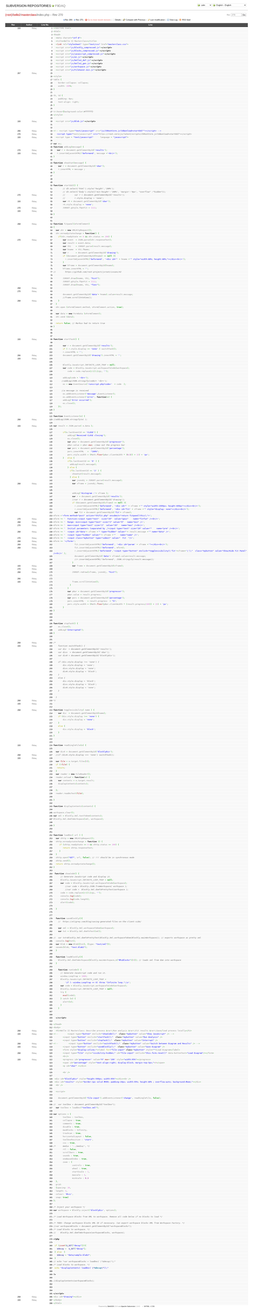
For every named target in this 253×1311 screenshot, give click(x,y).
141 (50, 477)
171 (50, 575)
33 (51, 131)
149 (50, 503)
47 (51, 176)
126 (50, 429)
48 (51, 179)
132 (50, 448)
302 (50, 995)
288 (50, 950)
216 (50, 720)
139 (50, 471)
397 (50, 1300)
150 (50, 506)
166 (50, 559)
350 (50, 1149)
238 (50, 790)
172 (50, 579)
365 (50, 1197)
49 (51, 182)
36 (51, 140)
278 (50, 918)
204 (50, 681)
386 (50, 1265)
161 (50, 541)
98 (51, 339)
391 (50, 1281)
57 (51, 208)
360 (50, 1181)
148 (50, 500)
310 (50, 1021)
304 (50, 1002)
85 (51, 298)
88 (51, 307)
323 (50, 1063)
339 (50, 1114)
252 (50, 835)
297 (50, 979)
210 (50, 700)
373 (50, 1223)
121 (50, 413)
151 (50, 509)
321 (50, 1056)
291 (50, 960)
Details (118, 20)
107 (50, 368)
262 (50, 867)
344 (50, 1130)
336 (50, 1104)
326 (50, 1072)
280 (50, 925)
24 (51, 102)
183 (50, 614)
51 (51, 189)
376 (50, 1233)
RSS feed (186, 20)
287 (50, 947)
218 (50, 726)
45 (51, 169)
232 (50, 771)
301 (50, 992)
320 (50, 1053)
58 (51, 211)
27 (51, 112)
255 (50, 845)
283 (50, 935)
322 (50, 1060)
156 (50, 525)
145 (50, 490)
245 (50, 813)
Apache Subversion (128, 1306)
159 (50, 535)
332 (50, 1092)
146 (50, 493)
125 (50, 426)
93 (51, 323)
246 (50, 816)
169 (50, 569)
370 (50, 1213)
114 (50, 391)
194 (50, 649)
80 (51, 282)
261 (50, 864)
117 (50, 400)
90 (51, 314)
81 (51, 285)
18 (51, 83)
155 (50, 522)
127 (50, 432)
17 (51, 80)
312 (50, 1027)
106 (50, 365)
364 (50, 1194)
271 (50, 896)
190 (50, 636)
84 (51, 294)
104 (50, 359)
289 (50, 954)
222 (50, 739)
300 (50, 989)
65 (51, 233)
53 (51, 195)
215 (50, 716)
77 (51, 272)
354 (50, 1162)
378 (50, 1239)
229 (50, 761)
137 (50, 464)
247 (50, 819)
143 (50, 484)
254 (50, 842)
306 (50, 1008)
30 (51, 121)
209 (50, 697)
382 (50, 1252)
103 (50, 355)
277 (50, 915)
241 (50, 800)
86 (51, 301)
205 (50, 684)
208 (50, 694)
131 (50, 445)
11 (51, 60)
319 (50, 1050)
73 (51, 259)
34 (51, 134)
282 (50, 931)
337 (50, 1108)
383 (50, 1255)
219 (50, 729)
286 (50, 944)
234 (50, 777)
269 (18, 544)
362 (50, 1188)
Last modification (157, 20)
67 (51, 240)
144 (50, 487)
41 (51, 157)
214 (50, 713)
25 (51, 105)
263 (50, 870)
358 (50, 1175)
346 (50, 1137)
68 (51, 243)
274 (50, 906)
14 (51, 70)
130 (50, 442)
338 (50, 1111)
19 (51, 86)
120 (50, 410)
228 (50, 758)
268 (18, 224)
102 (50, 352)
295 (50, 973)
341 (50, 1120)
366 (50, 1201)
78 (51, 275)
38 (51, 147)
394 (50, 1290)
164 (50, 551)
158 (50, 532)
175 (50, 588)
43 (51, 163)
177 (50, 595)
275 (50, 909)
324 (50, 1066)
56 (51, 205)
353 (50, 1159)
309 (50, 1018)
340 (50, 1117)
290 (50, 957)
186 (50, 623)
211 (50, 704)
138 (50, 467)
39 (51, 150)
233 (50, 774)
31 (51, 125)
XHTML (146, 1306)
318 (50, 1047)
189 (50, 633)
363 (50, 1191)
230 (50, 765)
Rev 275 (79, 20)
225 (50, 748)
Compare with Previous (135, 20)
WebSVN (110, 1306)
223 (50, 742)
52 (51, 192)
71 (51, 253)
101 (50, 349)
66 (51, 237)
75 (51, 265)
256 (50, 848)
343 (50, 1127)
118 (50, 403)
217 (50, 723)
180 (50, 604)
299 (50, 986)
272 (50, 899)
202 (50, 675)
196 (50, 656)
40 (51, 153)
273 (50, 902)
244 (50, 809)
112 (50, 384)
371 (50, 1217)
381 (50, 1249)
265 (50, 877)
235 (50, 781)
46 (51, 173)
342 (50, 1124)
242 (50, 803)
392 (50, 1284)
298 (50, 983)
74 (51, 262)
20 (51, 89)
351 (50, 1152)
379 (50, 1242)
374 (50, 1226)
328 (50, 1079)
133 (50, 452)
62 (51, 224)
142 (50, 480)
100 (50, 346)
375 (50, 1229)
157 (50, 529)
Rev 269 (68, 20)
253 (50, 838)
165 (50, 556)
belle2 (16, 14)
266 (18, 131)
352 (50, 1156)
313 (50, 1031)
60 (51, 217)
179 (50, 601)
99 (51, 342)
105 (50, 362)
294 (50, 970)
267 (18, 73)
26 (51, 108)
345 (50, 1133)
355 (50, 1165)
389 (50, 1274)
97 (51, 336)
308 (50, 1015)
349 (50, 1146)
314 (50, 1034)
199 (50, 665)
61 (51, 221)
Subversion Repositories (28, 6)
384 (50, 1258)
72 (51, 256)
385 (50, 1262)
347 (50, 1140)
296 (50, 976)
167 (50, 563)
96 (51, 333)
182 (50, 611)
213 (50, 710)
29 (51, 118)
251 (50, 832)
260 (50, 861)
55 (51, 201)
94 (51, 327)
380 (50, 1246)
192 (50, 643)
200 (50, 668)
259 (50, 858)
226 (50, 752)
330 (50, 1085)
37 (51, 144)
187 (50, 627)
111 (51, 381)
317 (50, 1044)
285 (50, 941)
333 (50, 1095)
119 (50, 407)
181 (50, 607)
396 (50, 1297)
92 (51, 320)
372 (50, 1220)
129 (50, 439)
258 (50, 854)
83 (51, 291)
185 (50, 620)
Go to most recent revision (99, 20)
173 (50, 582)
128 (50, 435)
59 (51, 214)
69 (51, 246)
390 (50, 1278)
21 (51, 92)
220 (50, 733)
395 (50, 1294)
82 (51, 288)
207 (50, 691)
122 (50, 416)
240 (50, 797)
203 (50, 678)
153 (50, 516)
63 (51, 227)
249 (50, 825)
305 (50, 1005)
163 (50, 548)
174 (50, 585)
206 (50, 688)
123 (50, 419)
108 (50, 371)
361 (50, 1185)
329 (50, 1082)
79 (51, 278)
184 (50, 617)
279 (50, 922)
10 (51, 57)
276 (50, 912)
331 (50, 1088)
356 (50, 1169)
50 (51, 185)
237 (50, 787)
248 (50, 822)
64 (51, 230)
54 (51, 198)
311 (50, 1024)
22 (51, 96)
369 (50, 1210)
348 (50, 1143)
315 (50, 1037)
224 (50, 745)
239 (50, 793)
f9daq (60, 6)
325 (50, 1069)
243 (50, 806)
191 (50, 639)
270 (18, 134)
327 (50, 1076)
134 (50, 455)
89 (51, 310)
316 (50, 1040)
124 (50, 423)
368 (50, 1207)
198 (50, 662)
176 (50, 591)
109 (50, 375)
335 (50, 1101)
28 (51, 115)
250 (50, 829)
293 (50, 967)
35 (51, 137)
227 (50, 755)
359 (50, 1178)
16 (51, 76)
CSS (152, 1306)
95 (51, 330)
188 (50, 630)
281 (50, 928)
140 (50, 474)
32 (51, 128)
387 (50, 1268)
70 (51, 250)
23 (51, 99)
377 (50, 1236)
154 (50, 519)
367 (50, 1204)
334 (50, 1098)
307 (50, 1012)
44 (51, 166)
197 (50, 659)
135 (50, 458)
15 (51, 73)
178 (50, 598)
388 (50, 1271)
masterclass (28, 14)
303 (50, 999)
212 (50, 707)
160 (50, 538)
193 (18, 28)
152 (50, 512)
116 (50, 397)
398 (50, 1303)
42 (51, 160)
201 (50, 672)
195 (50, 652)
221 (50, 736)
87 (51, 304)
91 (51, 317)
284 (50, 938)
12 (51, 63)
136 (50, 461)
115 (50, 394)
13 (51, 67)
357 (50, 1172)
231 (50, 768)
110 (50, 378)
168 (50, 566)
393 (50, 1287)
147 (50, 496)
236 (50, 784)
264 (50, 874)
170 (50, 572)
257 (50, 851)
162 (50, 544)
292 (50, 963)
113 (50, 387)
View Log (173, 20)
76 (51, 269)
